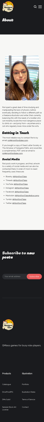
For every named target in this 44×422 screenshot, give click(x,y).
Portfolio (25, 384)
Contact (25, 407)
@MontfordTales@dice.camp (27, 196)
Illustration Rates (28, 392)
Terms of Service (28, 399)
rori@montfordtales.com (18, 140)
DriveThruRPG (7, 392)
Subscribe (34, 276)
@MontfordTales (20, 177)
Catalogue (6, 384)
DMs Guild (6, 399)
